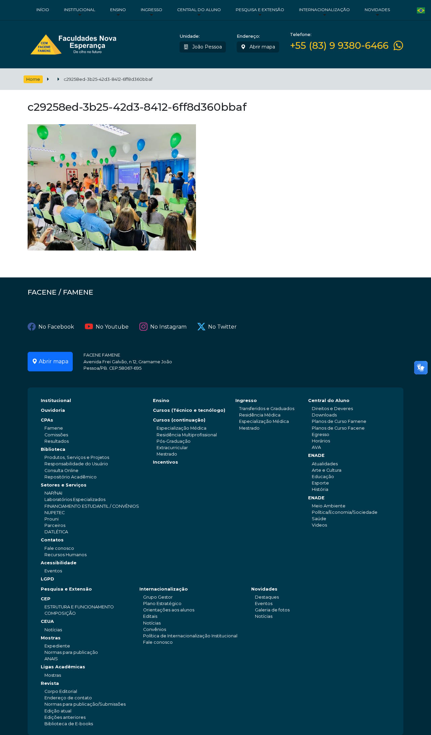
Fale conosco (59, 548)
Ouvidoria (53, 410)
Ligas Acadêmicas (63, 666)
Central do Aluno (199, 9)
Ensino (118, 9)
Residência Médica (259, 414)
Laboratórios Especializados (74, 499)
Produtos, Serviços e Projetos (76, 457)
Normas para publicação (71, 652)
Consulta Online (61, 470)
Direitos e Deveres (332, 408)
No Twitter (222, 327)
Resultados (56, 441)
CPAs (47, 420)
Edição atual (57, 710)
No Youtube (112, 327)
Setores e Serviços (64, 485)
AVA (316, 447)
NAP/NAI (53, 493)
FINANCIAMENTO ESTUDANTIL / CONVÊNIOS (91, 506)
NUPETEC (54, 512)
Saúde (319, 518)
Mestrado (167, 454)
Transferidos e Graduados (266, 408)
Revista (50, 683)
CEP (46, 598)
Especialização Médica (181, 428)
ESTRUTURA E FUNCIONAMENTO (79, 606)
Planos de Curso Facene (338, 428)
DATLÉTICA (56, 531)
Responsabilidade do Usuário (76, 463)
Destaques (267, 597)
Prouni (51, 519)
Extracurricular (172, 447)
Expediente (57, 645)
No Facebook (56, 327)
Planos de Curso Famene (339, 421)
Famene (53, 428)
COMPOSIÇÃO (60, 613)
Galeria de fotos (272, 609)
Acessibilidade (58, 562)
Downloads (324, 414)
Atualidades (325, 463)
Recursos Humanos (65, 554)
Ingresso (151, 9)
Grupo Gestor (158, 597)
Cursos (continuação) (179, 420)
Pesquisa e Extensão (260, 9)
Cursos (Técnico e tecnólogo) (189, 410)
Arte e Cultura (326, 470)
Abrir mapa (261, 47)
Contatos (52, 539)
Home (33, 79)
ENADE (316, 455)
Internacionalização (324, 9)
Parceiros (54, 525)
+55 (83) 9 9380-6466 (339, 45)
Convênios (154, 629)
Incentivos (165, 462)
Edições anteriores (65, 717)
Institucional (79, 9)
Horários (321, 440)
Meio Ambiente (328, 505)
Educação (323, 476)
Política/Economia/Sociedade (344, 512)
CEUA (47, 621)
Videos (319, 525)
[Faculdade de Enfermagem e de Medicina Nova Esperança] (73, 43)
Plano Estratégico (162, 603)
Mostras (51, 637)
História (320, 489)
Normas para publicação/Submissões (85, 704)
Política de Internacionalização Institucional (190, 635)
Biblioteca (53, 449)
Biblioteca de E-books (68, 723)
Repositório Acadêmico (70, 476)
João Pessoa (206, 47)
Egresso (320, 434)
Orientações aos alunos (168, 609)
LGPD (47, 578)
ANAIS (51, 658)
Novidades (377, 9)
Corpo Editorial (60, 691)
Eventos (53, 570)
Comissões (56, 434)
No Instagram (168, 327)
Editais (150, 616)
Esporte (320, 483)
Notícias (53, 629)
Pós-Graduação (174, 441)
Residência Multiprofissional (187, 434)
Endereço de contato (68, 697)
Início (42, 9)
